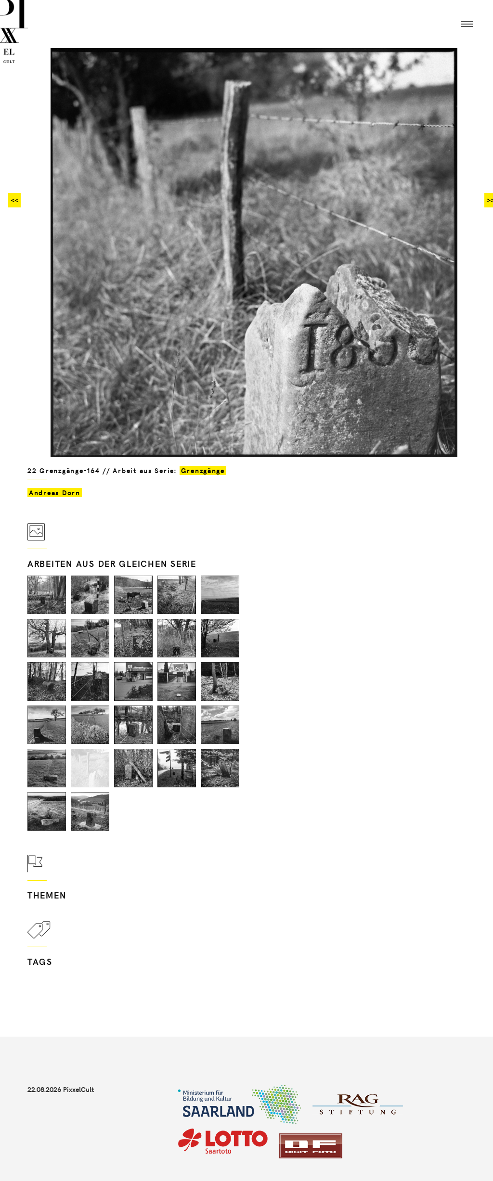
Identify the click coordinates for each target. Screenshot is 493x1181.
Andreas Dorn (54, 492)
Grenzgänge (203, 470)
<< (14, 200)
